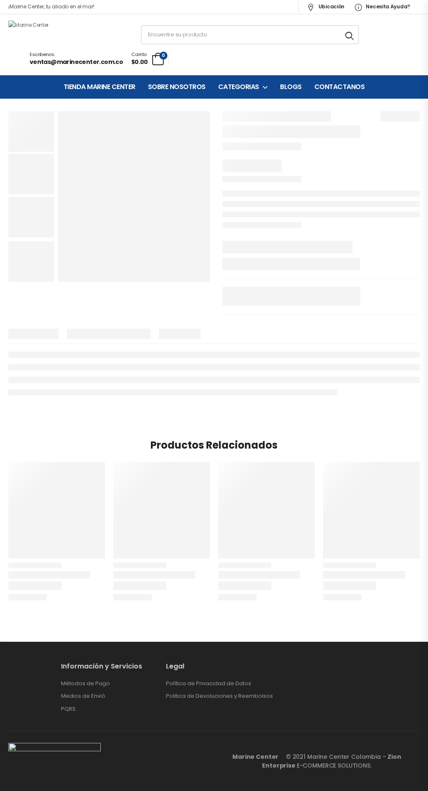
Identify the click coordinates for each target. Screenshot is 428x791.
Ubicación (330, 6)
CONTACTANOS (339, 87)
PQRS (68, 709)
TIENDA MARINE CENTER (99, 87)
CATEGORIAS (238, 87)
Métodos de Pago (85, 683)
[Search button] (350, 34)
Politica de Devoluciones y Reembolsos (219, 696)
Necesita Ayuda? (387, 6)
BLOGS (291, 87)
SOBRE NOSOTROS (177, 87)
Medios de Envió (83, 696)
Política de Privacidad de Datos (208, 683)
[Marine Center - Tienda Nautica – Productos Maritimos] (40, 34)
